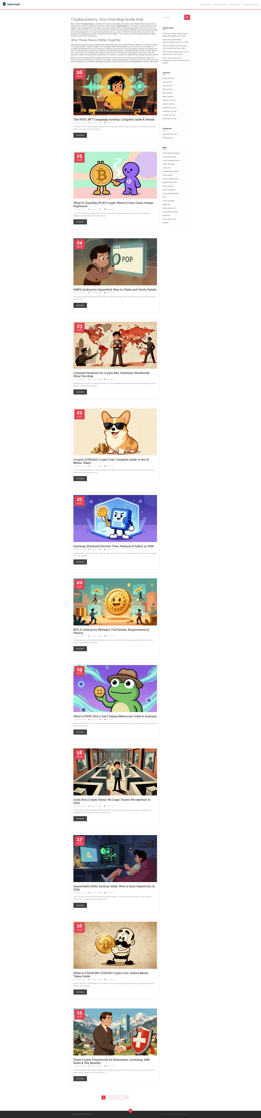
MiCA (164, 197)
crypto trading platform (171, 193)
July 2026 (167, 82)
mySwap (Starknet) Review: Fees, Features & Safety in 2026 (113, 546)
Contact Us (184, 1114)
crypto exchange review (171, 160)
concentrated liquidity (170, 212)
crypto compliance (169, 190)
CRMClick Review (234, 4)
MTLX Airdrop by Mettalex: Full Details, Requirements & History (111, 631)
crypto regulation (169, 201)
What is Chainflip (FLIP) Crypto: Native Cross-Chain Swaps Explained (113, 204)
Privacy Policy (171, 1114)
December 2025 (169, 107)
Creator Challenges (250, 4)
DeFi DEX (166, 223)
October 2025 (169, 115)
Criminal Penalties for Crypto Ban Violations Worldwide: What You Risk (111, 374)
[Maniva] (17, 4)
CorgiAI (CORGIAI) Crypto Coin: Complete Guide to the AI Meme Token (111, 461)
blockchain (166, 215)
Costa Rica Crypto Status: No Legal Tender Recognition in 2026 (111, 801)
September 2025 (169, 118)
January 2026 (169, 104)
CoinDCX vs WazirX (219, 4)
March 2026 (168, 96)
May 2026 (167, 89)
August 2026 (168, 78)
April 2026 (168, 93)
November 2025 (170, 111)
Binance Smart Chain (170, 182)
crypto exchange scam (170, 179)
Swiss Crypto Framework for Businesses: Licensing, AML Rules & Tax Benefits (111, 1061)
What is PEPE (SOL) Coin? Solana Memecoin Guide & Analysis (115, 716)
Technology (168, 138)
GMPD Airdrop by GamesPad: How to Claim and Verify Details (114, 289)
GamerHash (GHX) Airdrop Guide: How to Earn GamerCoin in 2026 (114, 887)
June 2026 (168, 85)
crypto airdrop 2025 (169, 219)
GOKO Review (205, 4)
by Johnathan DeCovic (79, 122)
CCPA (178, 1114)
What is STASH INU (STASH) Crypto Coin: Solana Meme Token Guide (110, 974)
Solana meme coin (169, 208)
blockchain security (169, 157)
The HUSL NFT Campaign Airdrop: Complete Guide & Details (114, 119)
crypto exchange (168, 164)
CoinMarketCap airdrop (171, 171)
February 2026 (169, 100)
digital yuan (167, 204)
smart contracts (168, 186)
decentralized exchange (171, 153)
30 (127, 1097)
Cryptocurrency (110, 122)
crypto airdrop (168, 175)
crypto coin (166, 168)
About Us (163, 1114)
